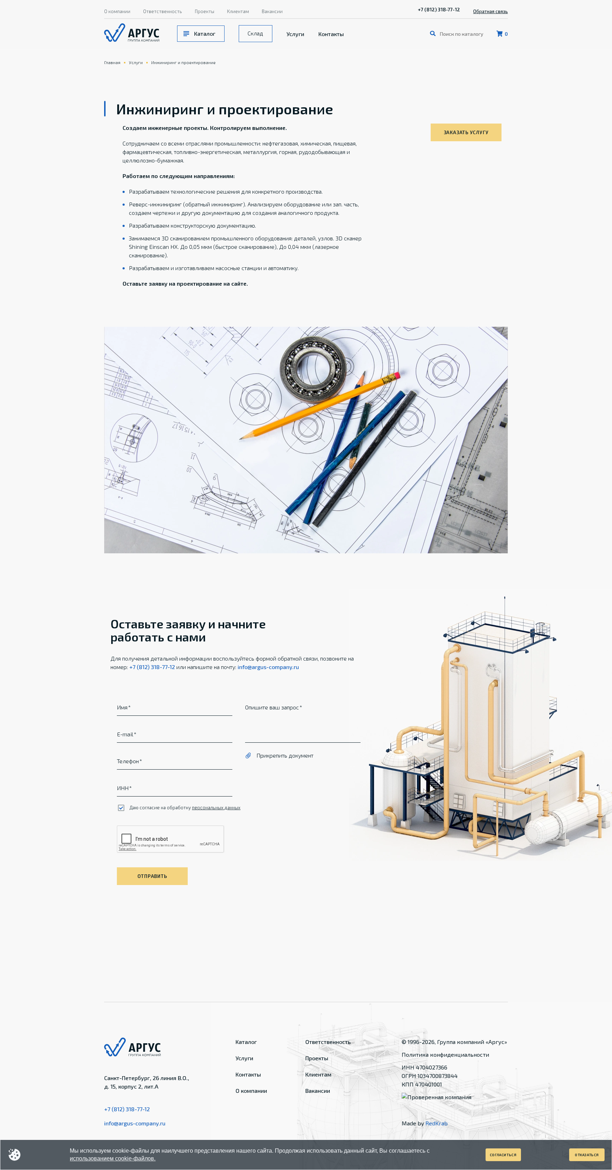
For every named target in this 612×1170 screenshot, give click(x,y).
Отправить (152, 876)
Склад (255, 33)
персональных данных (216, 807)
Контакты (331, 33)
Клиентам (238, 11)
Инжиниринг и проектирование (183, 62)
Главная (112, 62)
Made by (425, 1123)
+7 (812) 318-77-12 (439, 9)
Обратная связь (490, 11)
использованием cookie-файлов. (112, 1158)
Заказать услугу (466, 132)
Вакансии (272, 11)
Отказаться (587, 1155)
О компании (117, 11)
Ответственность (162, 11)
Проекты (204, 11)
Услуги (295, 33)
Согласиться (503, 1155)
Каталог (204, 33)
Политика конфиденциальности (445, 1054)
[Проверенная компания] (436, 1097)
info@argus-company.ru (268, 666)
